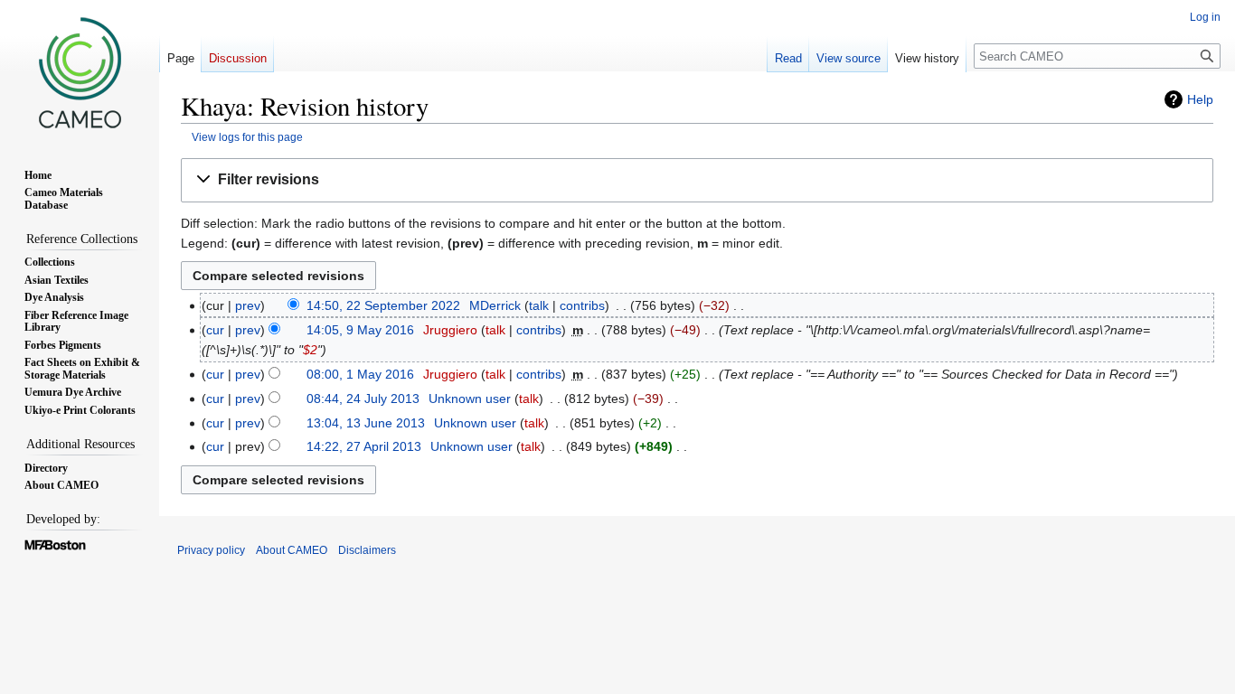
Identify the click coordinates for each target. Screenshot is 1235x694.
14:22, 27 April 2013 (363, 446)
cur (215, 330)
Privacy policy (211, 550)
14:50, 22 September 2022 (383, 305)
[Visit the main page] (79, 72)
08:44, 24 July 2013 (363, 398)
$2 (310, 349)
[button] (697, 180)
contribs (582, 305)
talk (539, 305)
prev (247, 305)
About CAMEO (291, 550)
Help (1200, 99)
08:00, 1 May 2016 (360, 374)
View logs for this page (247, 137)
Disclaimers (367, 550)
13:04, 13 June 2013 (365, 423)
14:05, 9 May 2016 (360, 330)
